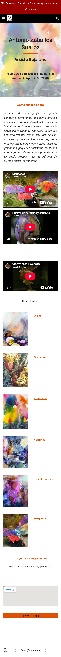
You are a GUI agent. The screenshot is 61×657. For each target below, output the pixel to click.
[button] (3, 18)
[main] (30, 49)
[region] (30, 7)
